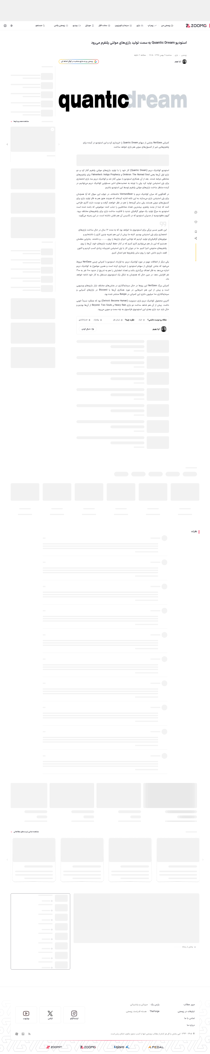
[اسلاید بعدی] (7, 144)
